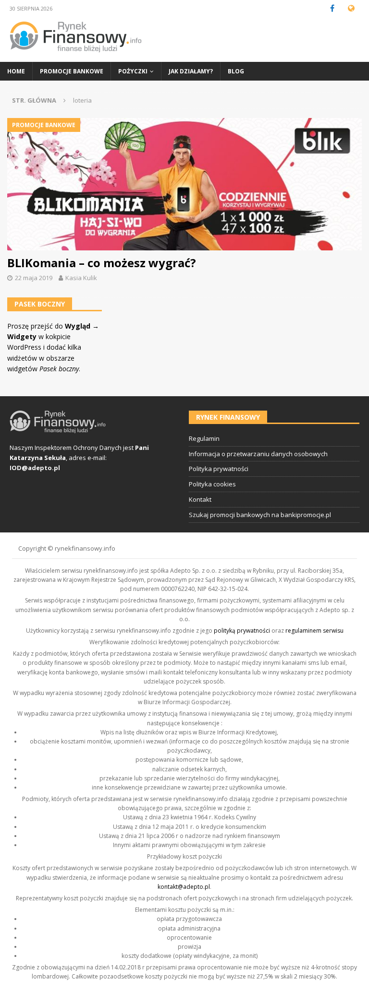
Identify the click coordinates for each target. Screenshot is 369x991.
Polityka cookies (212, 484)
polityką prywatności (242, 630)
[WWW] (351, 8)
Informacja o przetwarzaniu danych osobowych (258, 453)
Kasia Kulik (81, 277)
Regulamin (204, 438)
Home (16, 71)
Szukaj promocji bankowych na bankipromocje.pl (260, 514)
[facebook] (332, 8)
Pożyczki (133, 71)
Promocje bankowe (71, 71)
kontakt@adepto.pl (184, 887)
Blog (236, 71)
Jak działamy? (191, 71)
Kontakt (200, 499)
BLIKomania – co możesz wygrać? (101, 263)
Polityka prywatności (218, 468)
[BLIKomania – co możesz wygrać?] (184, 184)
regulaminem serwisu (314, 630)
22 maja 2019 (33, 277)
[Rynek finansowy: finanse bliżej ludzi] (75, 56)
